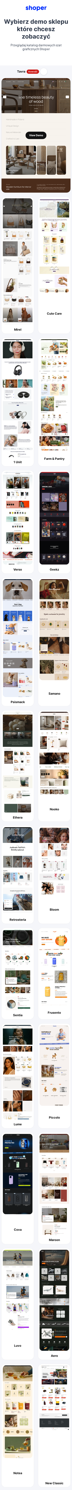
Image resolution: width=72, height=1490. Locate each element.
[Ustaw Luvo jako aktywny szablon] (17, 1290)
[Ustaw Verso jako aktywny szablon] (17, 518)
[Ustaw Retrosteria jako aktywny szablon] (17, 871)
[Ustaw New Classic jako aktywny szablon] (54, 1421)
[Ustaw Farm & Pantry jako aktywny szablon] (54, 395)
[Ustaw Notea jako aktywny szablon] (17, 1411)
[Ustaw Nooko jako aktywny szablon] (54, 754)
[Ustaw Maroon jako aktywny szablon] (54, 1184)
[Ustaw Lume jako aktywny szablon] (17, 1072)
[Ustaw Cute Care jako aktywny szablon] (54, 245)
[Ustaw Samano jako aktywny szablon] (54, 629)
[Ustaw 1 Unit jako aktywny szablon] (17, 398)
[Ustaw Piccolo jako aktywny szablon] (54, 1065)
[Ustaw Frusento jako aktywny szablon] (54, 967)
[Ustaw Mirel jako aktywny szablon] (17, 261)
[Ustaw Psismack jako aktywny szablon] (17, 638)
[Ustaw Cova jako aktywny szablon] (17, 1174)
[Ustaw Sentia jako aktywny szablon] (17, 969)
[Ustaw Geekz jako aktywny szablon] (54, 518)
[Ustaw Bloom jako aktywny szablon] (54, 861)
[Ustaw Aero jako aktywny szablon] (54, 1300)
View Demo (36, 135)
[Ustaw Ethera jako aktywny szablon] (17, 762)
